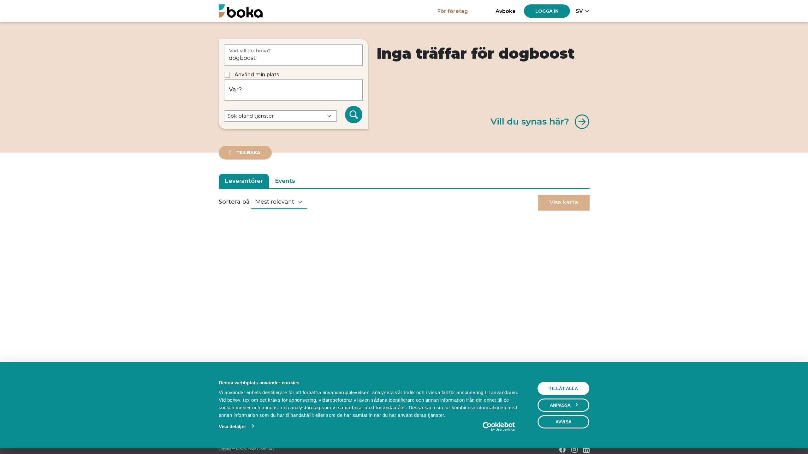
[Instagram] (574, 449)
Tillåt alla (563, 388)
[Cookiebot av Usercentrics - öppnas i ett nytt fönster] (498, 426)
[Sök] (354, 115)
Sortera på (234, 201)
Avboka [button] (505, 11)
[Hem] (241, 11)
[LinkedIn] (586, 449)
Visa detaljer (232, 426)
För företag (452, 11)
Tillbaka (247, 152)
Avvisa (564, 421)
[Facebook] (562, 449)
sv (579, 11)
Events (285, 181)
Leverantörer (244, 181)
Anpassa (560, 405)
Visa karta (564, 202)
